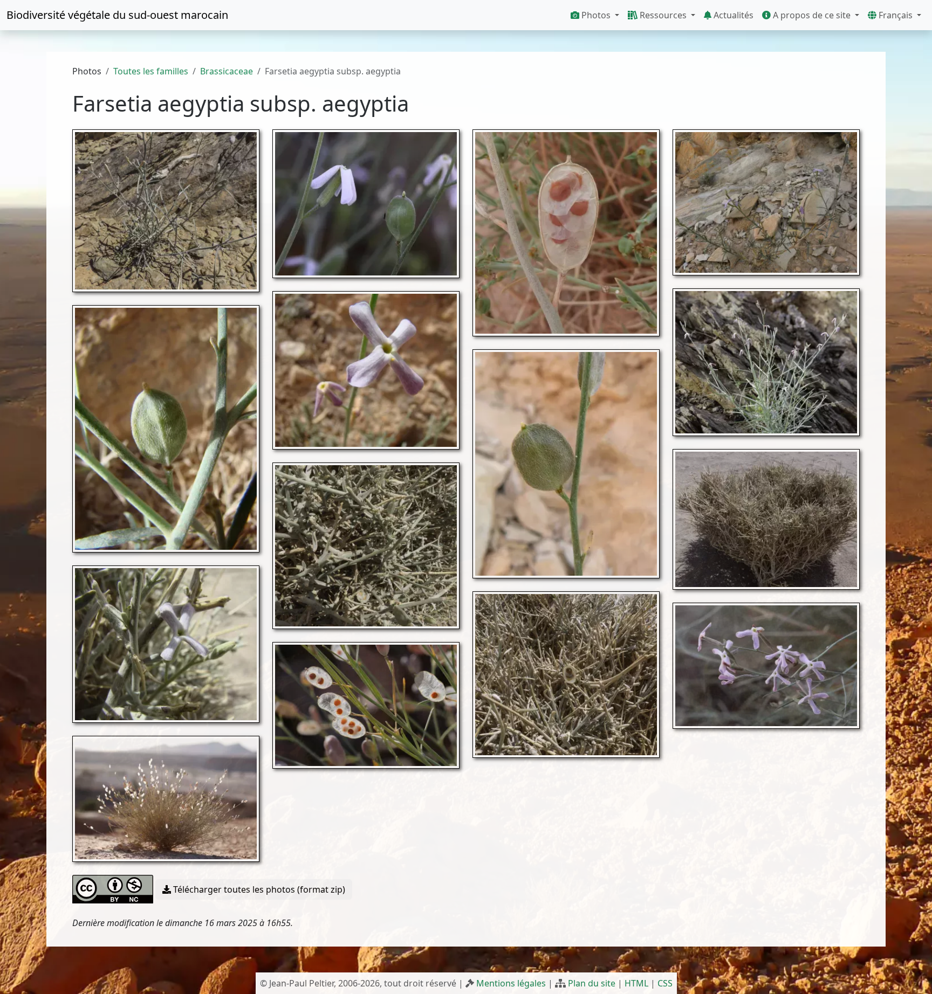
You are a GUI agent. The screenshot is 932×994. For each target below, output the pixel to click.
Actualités (732, 15)
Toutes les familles (150, 71)
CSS (665, 983)
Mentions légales (511, 983)
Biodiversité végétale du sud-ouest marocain (117, 15)
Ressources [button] (663, 15)
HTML (636, 983)
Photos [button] (596, 15)
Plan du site (591, 983)
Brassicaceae (226, 71)
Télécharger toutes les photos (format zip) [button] (258, 889)
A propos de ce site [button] (812, 15)
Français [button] (895, 15)
